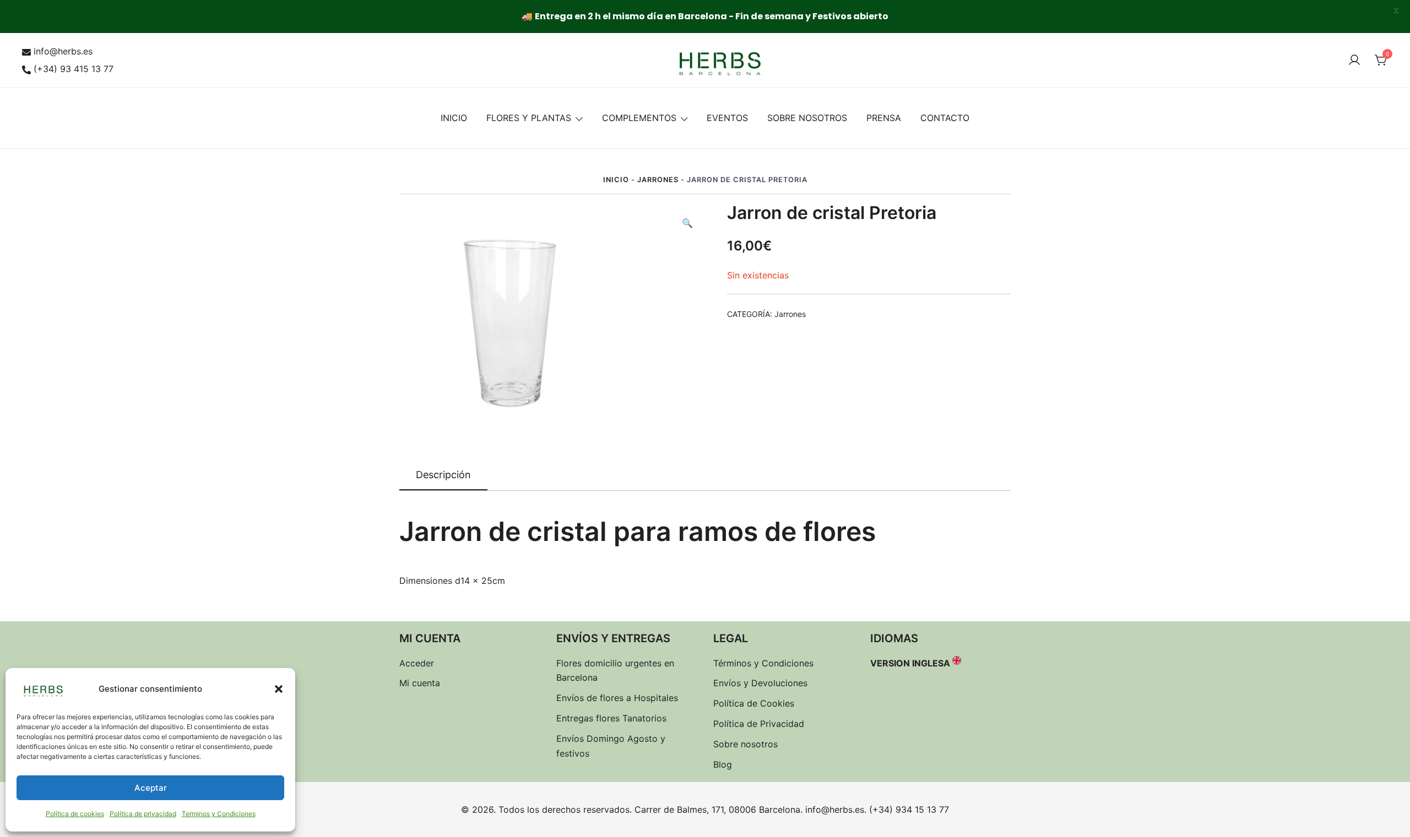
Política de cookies (75, 813)
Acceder (416, 663)
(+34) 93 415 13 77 (73, 68)
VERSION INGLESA (910, 663)
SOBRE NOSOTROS (807, 117)
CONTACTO (944, 117)
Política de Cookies (753, 703)
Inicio (616, 180)
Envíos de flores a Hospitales (617, 697)
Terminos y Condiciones (219, 813)
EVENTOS (727, 117)
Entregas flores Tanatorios (611, 718)
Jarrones (658, 180)
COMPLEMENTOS (639, 117)
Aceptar (150, 788)
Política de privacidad (143, 813)
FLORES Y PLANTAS (528, 117)
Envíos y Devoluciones (760, 682)
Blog (722, 764)
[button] (278, 688)
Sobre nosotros (745, 744)
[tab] (443, 475)
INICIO (454, 117)
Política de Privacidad (758, 723)
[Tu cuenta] (1354, 60)
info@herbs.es (63, 51)
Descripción (443, 474)
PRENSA (883, 117)
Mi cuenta (419, 682)
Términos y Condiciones (763, 663)
